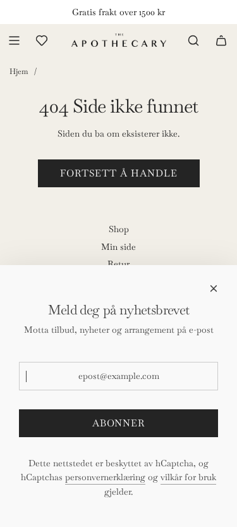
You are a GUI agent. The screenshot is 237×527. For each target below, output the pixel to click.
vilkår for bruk (188, 477)
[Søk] (193, 40)
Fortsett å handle (119, 173)
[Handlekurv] (221, 40)
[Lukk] (214, 288)
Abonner (118, 423)
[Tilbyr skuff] (42, 40)
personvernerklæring (105, 477)
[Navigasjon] (14, 40)
